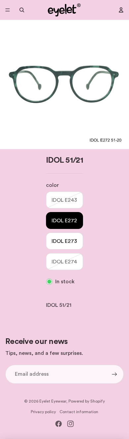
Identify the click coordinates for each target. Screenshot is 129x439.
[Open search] (22, 10)
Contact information (79, 412)
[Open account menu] (121, 10)
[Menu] (7, 10)
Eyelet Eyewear (52, 401)
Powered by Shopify (86, 401)
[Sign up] (114, 374)
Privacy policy (43, 412)
